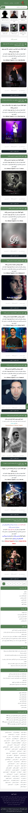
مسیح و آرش (9, 774)
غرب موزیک (24, 612)
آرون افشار (23, 745)
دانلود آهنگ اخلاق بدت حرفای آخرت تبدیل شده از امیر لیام (15, 636)
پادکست (25, 593)
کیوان (11, 747)
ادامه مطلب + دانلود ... (14, 95)
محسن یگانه (12, 51)
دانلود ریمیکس (19, 264)
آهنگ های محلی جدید (22, 614)
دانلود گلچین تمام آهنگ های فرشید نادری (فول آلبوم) (14, 800)
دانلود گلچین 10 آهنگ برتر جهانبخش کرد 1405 (17, 724)
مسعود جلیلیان (15, 776)
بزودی (25, 591)
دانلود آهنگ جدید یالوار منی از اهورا (19, 682)
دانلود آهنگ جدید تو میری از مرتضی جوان (18, 684)
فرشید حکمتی (14, 749)
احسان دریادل (6, 740)
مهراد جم (19, 772)
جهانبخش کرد (16, 732)
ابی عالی (24, 742)
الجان (13, 740)
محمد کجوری (8, 778)
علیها (25, 751)
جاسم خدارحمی (8, 732)
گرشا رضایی (10, 784)
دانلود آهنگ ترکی (23, 695)
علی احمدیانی (23, 755)
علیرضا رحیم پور (22, 753)
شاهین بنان (9, 755)
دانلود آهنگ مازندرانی (22, 703)
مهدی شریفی (5, 772)
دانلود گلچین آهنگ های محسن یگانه (15, 415)
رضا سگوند (23, 761)
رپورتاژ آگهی (24, 604)
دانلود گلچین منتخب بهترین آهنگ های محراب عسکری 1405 (14, 722)
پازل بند (17, 734)
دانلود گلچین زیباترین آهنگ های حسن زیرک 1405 (16, 715)
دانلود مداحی (24, 602)
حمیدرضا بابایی (11, 763)
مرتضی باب (23, 778)
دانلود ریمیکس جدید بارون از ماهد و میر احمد (17, 663)
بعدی (24, 583)
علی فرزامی (19, 751)
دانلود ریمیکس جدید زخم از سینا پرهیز (19, 665)
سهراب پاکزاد (17, 757)
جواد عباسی (23, 732)
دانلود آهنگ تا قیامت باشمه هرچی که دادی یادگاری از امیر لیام (14, 638)
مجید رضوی (7, 782)
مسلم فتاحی (23, 776)
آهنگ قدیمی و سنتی (22, 616)
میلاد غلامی (8, 770)
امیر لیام (8, 738)
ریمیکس (11, 3)
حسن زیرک (17, 765)
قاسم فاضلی (5, 747)
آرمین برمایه (16, 745)
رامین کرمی (9, 761)
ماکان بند (16, 784)
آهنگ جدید (16, 3)
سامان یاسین (15, 759)
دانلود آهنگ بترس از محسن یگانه (16, 208)
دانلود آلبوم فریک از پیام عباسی (14, 804)
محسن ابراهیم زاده (15, 780)
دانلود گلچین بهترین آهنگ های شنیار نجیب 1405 (16, 720)
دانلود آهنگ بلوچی (23, 692)
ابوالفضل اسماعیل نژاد (15, 742)
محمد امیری (23, 780)
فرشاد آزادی (7, 749)
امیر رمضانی (23, 740)
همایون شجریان (15, 770)
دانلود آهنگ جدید (22, 49)
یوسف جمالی (23, 786)
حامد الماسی (10, 765)
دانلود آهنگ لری (23, 701)
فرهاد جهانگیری (22, 749)
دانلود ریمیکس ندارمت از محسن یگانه (15, 260)
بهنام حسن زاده (15, 736)
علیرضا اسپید (12, 751)
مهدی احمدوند (23, 774)
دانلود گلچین (20, 419)
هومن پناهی (15, 768)
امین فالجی (23, 747)
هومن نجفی (8, 768)
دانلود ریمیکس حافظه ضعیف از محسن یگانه (14, 313)
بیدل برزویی (23, 736)
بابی (9, 736)
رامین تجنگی (23, 763)
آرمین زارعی (9, 745)
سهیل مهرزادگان (9, 757)
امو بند (17, 740)
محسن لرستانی (15, 782)
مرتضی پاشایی (16, 778)
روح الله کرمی (7, 759)
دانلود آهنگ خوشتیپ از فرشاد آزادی (19, 630)
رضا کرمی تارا (16, 761)
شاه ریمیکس (24, 621)
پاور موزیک (13, 423)
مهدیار (24, 772)
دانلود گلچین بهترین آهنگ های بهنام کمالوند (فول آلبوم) (14, 799)
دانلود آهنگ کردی (23, 699)
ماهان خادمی (23, 784)
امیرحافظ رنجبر (15, 738)
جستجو (3, 7)
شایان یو (24, 757)
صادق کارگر (16, 755)
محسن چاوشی (6, 780)
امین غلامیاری (23, 738)
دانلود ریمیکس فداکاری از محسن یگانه (15, 365)
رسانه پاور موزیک (11, 54)
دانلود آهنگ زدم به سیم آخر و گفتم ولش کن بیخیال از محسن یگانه (14, 520)
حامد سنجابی (23, 768)
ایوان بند (4, 736)
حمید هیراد (23, 765)
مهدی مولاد (13, 772)
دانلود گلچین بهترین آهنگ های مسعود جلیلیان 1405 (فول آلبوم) (14, 797)
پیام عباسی (23, 734)
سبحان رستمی (23, 759)
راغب (17, 763)
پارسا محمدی (11, 734)
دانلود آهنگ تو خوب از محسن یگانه (16, 156)
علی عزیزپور (14, 753)
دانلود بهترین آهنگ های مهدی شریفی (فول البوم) (14, 802)
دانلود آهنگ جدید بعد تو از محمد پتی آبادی (18, 674)
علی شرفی (8, 753)
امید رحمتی (17, 747)
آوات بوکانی (7, 742)
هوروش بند (23, 770)
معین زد (16, 774)
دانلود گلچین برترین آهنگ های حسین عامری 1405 (16, 717)
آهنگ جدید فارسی (23, 619)
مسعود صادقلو (7, 776)
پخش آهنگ (6, 3)
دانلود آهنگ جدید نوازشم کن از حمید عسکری (17, 676)
